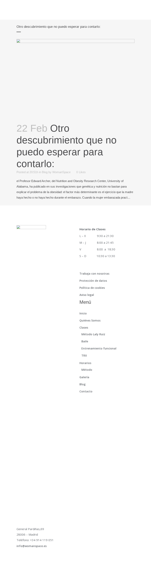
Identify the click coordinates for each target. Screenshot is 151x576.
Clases (83, 327)
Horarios (85, 363)
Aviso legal (86, 295)
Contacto (85, 391)
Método (86, 370)
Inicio (83, 313)
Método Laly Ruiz (93, 334)
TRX (84, 355)
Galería (84, 377)
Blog (45, 172)
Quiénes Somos (89, 320)
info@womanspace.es (32, 546)
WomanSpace (61, 172)
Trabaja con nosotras (94, 273)
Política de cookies (92, 288)
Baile (84, 341)
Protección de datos (93, 280)
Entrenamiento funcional (98, 348)
